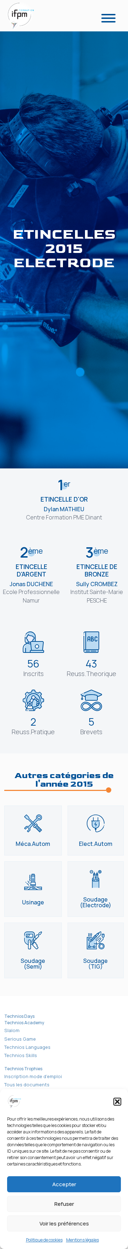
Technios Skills (20, 1055)
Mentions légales (82, 1240)
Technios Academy (24, 1023)
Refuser (64, 1204)
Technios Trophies (23, 1069)
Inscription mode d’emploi (33, 1076)
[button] (117, 1101)
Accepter (64, 1184)
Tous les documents (26, 1084)
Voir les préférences (64, 1223)
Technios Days (19, 1016)
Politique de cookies (44, 1240)
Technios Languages (27, 1047)
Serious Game (20, 1039)
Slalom (12, 1030)
